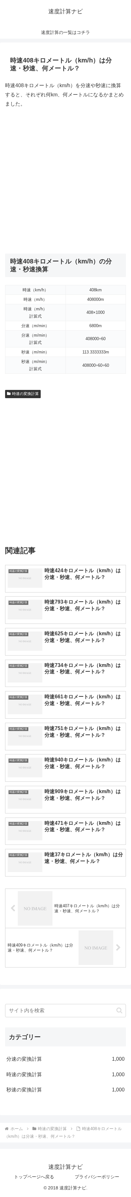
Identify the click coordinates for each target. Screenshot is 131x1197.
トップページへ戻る (34, 1176)
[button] (119, 1010)
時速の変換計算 (25, 393)
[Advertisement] (65, 181)
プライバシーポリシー (97, 1176)
